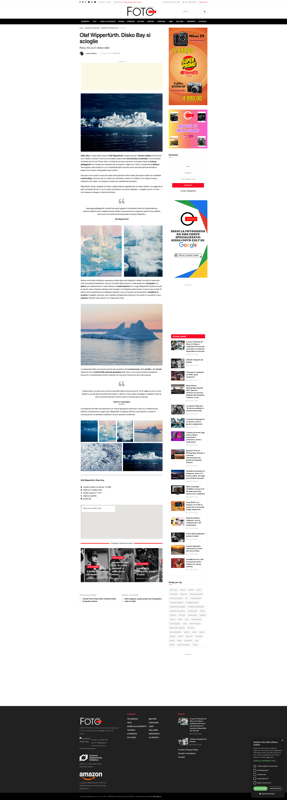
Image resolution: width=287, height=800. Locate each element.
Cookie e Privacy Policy (188, 749)
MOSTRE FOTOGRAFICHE (109, 28)
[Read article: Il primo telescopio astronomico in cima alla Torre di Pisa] (178, 550)
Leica (187, 619)
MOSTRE (151, 21)
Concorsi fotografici (176, 598)
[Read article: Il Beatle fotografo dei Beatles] (178, 363)
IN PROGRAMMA (93, 567)
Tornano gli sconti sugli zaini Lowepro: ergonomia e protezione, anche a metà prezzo (195, 437)
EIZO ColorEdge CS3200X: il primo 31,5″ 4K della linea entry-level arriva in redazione (195, 490)
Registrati (193, 2)
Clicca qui (101, 743)
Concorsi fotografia (196, 594)
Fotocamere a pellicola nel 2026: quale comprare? (195, 374)
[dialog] (268, 768)
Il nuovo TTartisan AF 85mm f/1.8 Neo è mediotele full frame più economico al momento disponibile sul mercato (195, 346)
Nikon (194, 632)
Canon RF (183, 594)
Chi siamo (102, 2)
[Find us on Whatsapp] (92, 2)
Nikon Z (201, 632)
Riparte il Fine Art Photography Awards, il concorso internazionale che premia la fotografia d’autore (195, 456)
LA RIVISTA (154, 737)
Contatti (108, 2)
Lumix (185, 623)
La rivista (202, 21)
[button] (268, 760)
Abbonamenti (203, 2)
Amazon (182, 590)
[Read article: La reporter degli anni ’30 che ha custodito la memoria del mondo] (178, 409)
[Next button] (161, 565)
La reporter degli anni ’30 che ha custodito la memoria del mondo (120, 568)
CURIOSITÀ (131, 21)
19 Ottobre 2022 (105, 53)
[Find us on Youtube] (95, 2)
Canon (199, 590)
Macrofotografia (195, 623)
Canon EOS (173, 594)
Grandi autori (192, 615)
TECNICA (121, 21)
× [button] (282, 740)
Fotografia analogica (176, 602)
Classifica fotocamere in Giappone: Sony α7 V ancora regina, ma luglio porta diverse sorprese (195, 474)
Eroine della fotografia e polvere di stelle (147, 571)
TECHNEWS (85, 21)
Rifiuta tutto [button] (275, 788)
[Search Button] (205, 11)
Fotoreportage (192, 611)
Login (186, 2)
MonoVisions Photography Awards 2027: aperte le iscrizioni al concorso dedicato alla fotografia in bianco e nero (195, 391)
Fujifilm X (173, 615)
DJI (187, 598)
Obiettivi (172, 636)
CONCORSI (161, 21)
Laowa (180, 619)
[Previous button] (82, 565)
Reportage (199, 636)
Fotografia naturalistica (177, 611)
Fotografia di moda (192, 602)
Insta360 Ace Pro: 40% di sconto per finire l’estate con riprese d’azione (195, 563)
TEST (95, 21)
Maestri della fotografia (177, 628)
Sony (197, 640)
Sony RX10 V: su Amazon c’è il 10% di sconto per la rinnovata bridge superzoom (195, 506)
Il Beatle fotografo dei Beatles (96, 573)
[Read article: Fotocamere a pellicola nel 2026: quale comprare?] (178, 376)
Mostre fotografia (175, 632)
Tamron (195, 645)
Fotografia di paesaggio (177, 607)
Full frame (182, 615)
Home (81, 28)
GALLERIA (179, 21)
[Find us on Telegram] (89, 2)
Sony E (172, 645)
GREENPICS (191, 21)
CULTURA (140, 21)
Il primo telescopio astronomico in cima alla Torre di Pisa (194, 548)
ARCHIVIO (123, 28)
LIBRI (171, 21)
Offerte (180, 636)
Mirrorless (191, 628)
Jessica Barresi (91, 53)
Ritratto (172, 640)
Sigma (180, 640)
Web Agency (157, 796)
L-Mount (172, 619)
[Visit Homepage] (130, 11)
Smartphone (188, 640)
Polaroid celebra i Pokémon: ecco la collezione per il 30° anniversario (193, 521)
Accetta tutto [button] (260, 788)
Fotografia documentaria (196, 607)
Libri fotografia (196, 619)
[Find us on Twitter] (86, 2)
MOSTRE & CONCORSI (92, 28)
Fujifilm (202, 611)
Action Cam (173, 590)
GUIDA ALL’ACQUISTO (108, 21)
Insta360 (202, 615)
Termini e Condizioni (186, 753)
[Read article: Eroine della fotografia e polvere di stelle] (178, 537)
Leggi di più (269, 757)
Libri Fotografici (175, 623)
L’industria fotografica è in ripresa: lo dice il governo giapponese (195, 421)
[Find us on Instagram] (82, 2)
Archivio (191, 590)
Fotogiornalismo (196, 598)
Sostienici (101, 730)
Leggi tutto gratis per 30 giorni (133, 2)
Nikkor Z (187, 632)
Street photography (183, 645)
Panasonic (189, 636)
